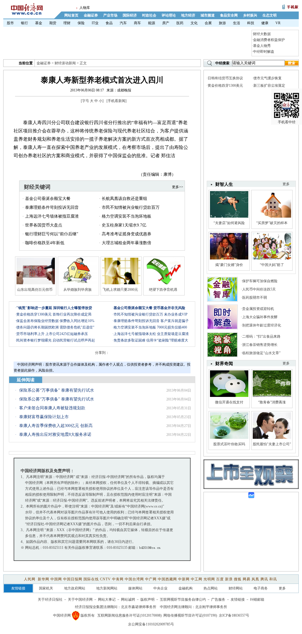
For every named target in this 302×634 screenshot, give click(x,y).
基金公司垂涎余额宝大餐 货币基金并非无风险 (149, 308)
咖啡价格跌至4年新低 (44, 243)
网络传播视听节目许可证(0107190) (190, 615)
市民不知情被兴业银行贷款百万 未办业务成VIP (151, 314)
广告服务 (218, 599)
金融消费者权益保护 (269, 40)
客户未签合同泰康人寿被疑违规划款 (52, 408)
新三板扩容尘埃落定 (269, 85)
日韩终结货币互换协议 (225, 78)
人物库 (84, 8)
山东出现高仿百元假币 (34, 290)
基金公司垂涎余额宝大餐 (47, 198)
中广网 (151, 579)
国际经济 (130, 15)
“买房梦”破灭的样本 (272, 223)
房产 (165, 23)
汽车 (123, 23)
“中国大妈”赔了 (272, 265)
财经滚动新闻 (65, 63)
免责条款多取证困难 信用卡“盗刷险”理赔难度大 (151, 340)
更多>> (177, 187)
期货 (52, 23)
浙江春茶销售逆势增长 (260, 345)
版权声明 (147, 599)
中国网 (56, 579)
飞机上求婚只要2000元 (120, 290)
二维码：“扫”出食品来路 (261, 336)
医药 (179, 23)
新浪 (229, 579)
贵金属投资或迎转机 (258, 309)
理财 (66, 23)
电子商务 (261, 588)
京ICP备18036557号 (234, 615)
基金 (38, 23)
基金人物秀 (262, 46)
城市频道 (208, 15)
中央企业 (160, 588)
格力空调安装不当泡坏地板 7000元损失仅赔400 (150, 327)
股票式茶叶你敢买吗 (229, 444)
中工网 (196, 579)
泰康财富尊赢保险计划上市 (44, 417)
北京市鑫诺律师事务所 (138, 607)
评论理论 (169, 15)
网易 (246, 579)
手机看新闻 (116, 101)
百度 (220, 579)
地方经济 (188, 15)
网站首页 (71, 15)
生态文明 (269, 15)
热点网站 (210, 588)
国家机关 (46, 588)
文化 (194, 23)
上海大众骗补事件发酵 (260, 317)
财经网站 (236, 588)
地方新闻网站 (106, 588)
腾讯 (264, 579)
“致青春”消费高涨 (272, 402)
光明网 (209, 579)
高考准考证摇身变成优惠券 (126, 234)
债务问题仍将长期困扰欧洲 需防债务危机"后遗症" (55, 327)
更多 (286, 363)
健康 (264, 23)
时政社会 (149, 15)
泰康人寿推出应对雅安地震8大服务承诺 (55, 434)
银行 (24, 23)
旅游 (222, 23)
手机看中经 (287, 122)
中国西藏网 (167, 579)
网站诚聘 (128, 599)
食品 (109, 23)
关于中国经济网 (80, 599)
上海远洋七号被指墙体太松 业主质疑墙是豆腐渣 (151, 334)
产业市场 (110, 15)
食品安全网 (229, 15)
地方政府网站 (74, 588)
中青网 (118, 579)
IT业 (95, 23)
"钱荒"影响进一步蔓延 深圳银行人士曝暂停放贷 (54, 308)
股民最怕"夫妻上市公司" (272, 444)
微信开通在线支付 (229, 402)
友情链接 (238, 599)
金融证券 (91, 15)
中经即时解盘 (263, 52)
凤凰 (255, 579)
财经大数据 (262, 34)
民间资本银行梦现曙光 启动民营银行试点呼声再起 (55, 340)
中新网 (184, 579)
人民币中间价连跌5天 (259, 289)
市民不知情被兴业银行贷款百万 (131, 207)
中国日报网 (72, 579)
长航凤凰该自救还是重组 (124, 198)
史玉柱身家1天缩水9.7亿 (124, 225)
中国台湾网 (134, 579)
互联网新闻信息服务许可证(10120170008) (129, 615)
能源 (151, 23)
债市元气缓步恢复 (267, 78)
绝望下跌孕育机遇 (163, 290)
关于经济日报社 (50, 599)
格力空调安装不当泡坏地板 (126, 216)
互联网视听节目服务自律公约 (183, 599)
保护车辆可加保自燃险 (260, 281)
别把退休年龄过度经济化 (261, 325)
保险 (81, 23)
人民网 (30, 579)
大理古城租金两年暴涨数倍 (126, 243)
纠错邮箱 (257, 599)
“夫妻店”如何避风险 (229, 223)
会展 (208, 23)
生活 (236, 23)
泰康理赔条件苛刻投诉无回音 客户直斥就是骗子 (151, 321)
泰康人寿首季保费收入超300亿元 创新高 (56, 425)
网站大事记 (107, 599)
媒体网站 (135, 588)
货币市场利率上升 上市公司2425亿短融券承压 (52, 334)
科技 (250, 23)
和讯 (273, 579)
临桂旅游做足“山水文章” (261, 353)
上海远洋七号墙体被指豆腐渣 (52, 216)
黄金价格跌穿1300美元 (225, 85)
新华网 (43, 579)
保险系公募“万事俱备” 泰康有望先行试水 (56, 390)
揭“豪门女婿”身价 (229, 265)
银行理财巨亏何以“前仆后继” (51, 234)
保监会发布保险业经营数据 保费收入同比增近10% (55, 321)
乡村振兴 (250, 15)
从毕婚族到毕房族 (77, 290)
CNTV (105, 579)
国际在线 (91, 579)
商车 (137, 23)
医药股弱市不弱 (254, 297)
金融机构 (185, 588)
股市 (10, 23)
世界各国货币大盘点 (43, 225)
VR (277, 23)
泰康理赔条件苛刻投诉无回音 (52, 207)
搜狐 (238, 579)
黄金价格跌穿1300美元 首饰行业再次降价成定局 (53, 314)
